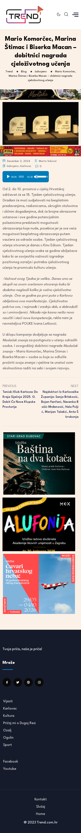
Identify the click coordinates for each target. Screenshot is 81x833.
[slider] (21, 177)
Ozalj (7, 730)
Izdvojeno (13, 166)
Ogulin (8, 737)
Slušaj (40, 806)
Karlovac (25, 166)
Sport (7, 745)
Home (40, 814)
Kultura (8, 716)
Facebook (10, 761)
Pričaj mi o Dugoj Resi (19, 723)
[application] (25, 175)
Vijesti (8, 701)
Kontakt (40, 799)
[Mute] (36, 177)
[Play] (8, 177)
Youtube (9, 769)
